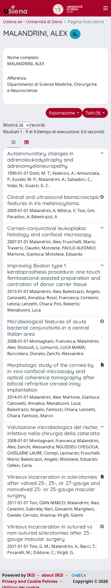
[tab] (13, 142)
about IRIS (52, 575)
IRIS (31, 575)
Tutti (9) (93, 113)
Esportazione (62, 113)
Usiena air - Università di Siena (32, 21)
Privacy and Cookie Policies (30, 581)
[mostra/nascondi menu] (105, 8)
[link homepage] (17, 8)
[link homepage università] (67, 8)
